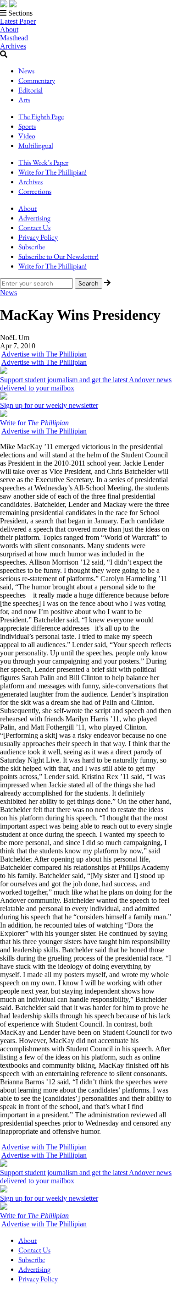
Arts (24, 99)
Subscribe (31, 247)
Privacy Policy (38, 237)
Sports (27, 126)
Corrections (34, 191)
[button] (86, 13)
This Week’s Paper (43, 162)
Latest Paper (18, 21)
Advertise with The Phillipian (44, 354)
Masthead (14, 38)
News (26, 71)
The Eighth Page (41, 116)
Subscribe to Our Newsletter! (58, 256)
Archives (13, 46)
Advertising (34, 218)
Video (26, 136)
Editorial (30, 90)
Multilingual (35, 145)
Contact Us (34, 227)
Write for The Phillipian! (52, 172)
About (9, 29)
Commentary (36, 80)
